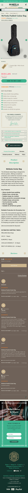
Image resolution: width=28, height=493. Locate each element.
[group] (14, 259)
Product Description (9, 151)
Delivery (17, 154)
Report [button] (14, 296)
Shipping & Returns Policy (14, 466)
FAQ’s (23, 154)
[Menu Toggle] (2, 5)
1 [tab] (1, 58)
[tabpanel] (14, 40)
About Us (13, 464)
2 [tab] (2, 58)
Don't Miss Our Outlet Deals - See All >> (14, 1)
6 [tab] (7, 58)
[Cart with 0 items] (26, 5)
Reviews (22, 151)
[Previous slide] (2, 40)
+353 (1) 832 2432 (14, 481)
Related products (7, 154)
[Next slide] (26, 40)
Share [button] (18, 296)
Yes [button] (12, 296)
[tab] (22, 276)
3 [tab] (3, 58)
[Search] (25, 9)
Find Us (20, 464)
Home (7, 464)
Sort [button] (2, 271)
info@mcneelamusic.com (14, 483)
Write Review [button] (14, 265)
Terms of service (14, 468)
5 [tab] (6, 58)
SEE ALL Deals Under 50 (6, 20)
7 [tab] (8, 58)
